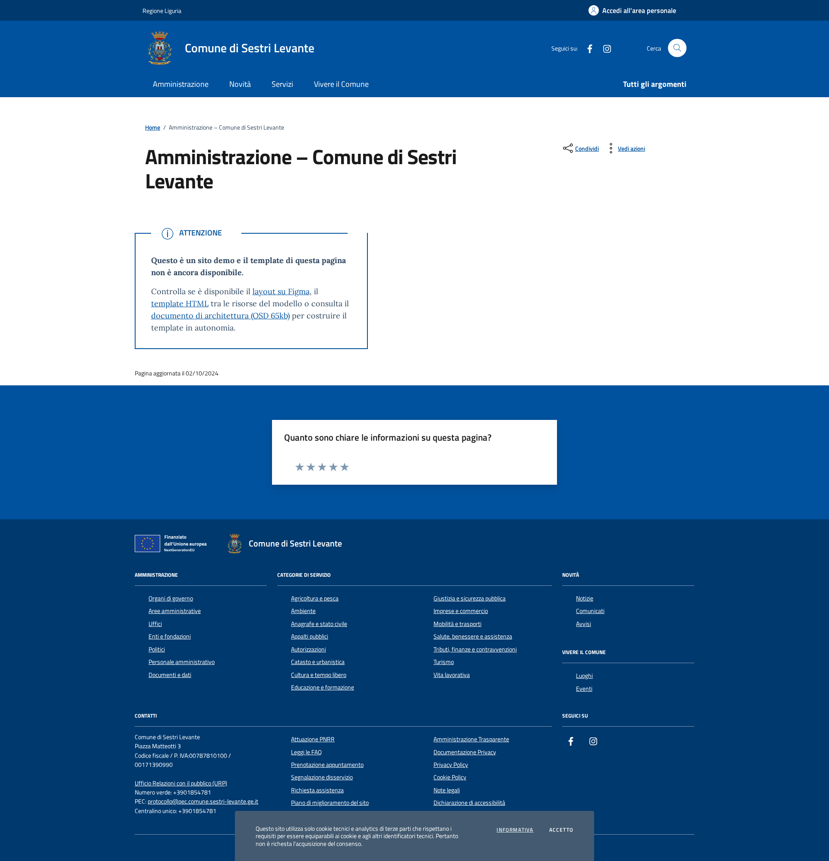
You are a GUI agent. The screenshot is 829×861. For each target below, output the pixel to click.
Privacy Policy (450, 764)
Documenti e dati (170, 675)
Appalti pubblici (309, 636)
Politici (157, 649)
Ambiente (303, 611)
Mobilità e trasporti (457, 624)
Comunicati (590, 611)
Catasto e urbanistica (318, 662)
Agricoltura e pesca (315, 598)
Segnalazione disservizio (322, 777)
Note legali (446, 790)
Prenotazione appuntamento (327, 764)
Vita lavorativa (451, 675)
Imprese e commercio (460, 611)
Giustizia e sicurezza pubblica (469, 598)
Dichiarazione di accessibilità (469, 802)
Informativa (515, 829)
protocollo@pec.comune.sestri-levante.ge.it (203, 801)
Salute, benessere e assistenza (472, 636)
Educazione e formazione (322, 687)
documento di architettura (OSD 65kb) (220, 316)
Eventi (584, 688)
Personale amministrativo (182, 662)
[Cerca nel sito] (677, 48)
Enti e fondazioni (170, 636)
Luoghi (584, 675)
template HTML (180, 303)
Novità (240, 84)
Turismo (443, 662)
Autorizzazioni (308, 649)
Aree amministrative (175, 611)
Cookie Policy (449, 777)
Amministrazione (181, 84)
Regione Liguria (161, 10)
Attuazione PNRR (313, 739)
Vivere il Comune (341, 84)
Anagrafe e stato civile (319, 624)
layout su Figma (281, 291)
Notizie (584, 598)
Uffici (155, 624)
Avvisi (583, 624)
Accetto (561, 829)
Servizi (282, 84)
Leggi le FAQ (306, 752)
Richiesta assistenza (317, 790)
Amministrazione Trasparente (471, 739)
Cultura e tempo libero (318, 675)
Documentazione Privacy (464, 752)
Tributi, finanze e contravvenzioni (475, 649)
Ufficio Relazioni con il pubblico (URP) (181, 783)
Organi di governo (171, 598)
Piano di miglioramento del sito (330, 802)
